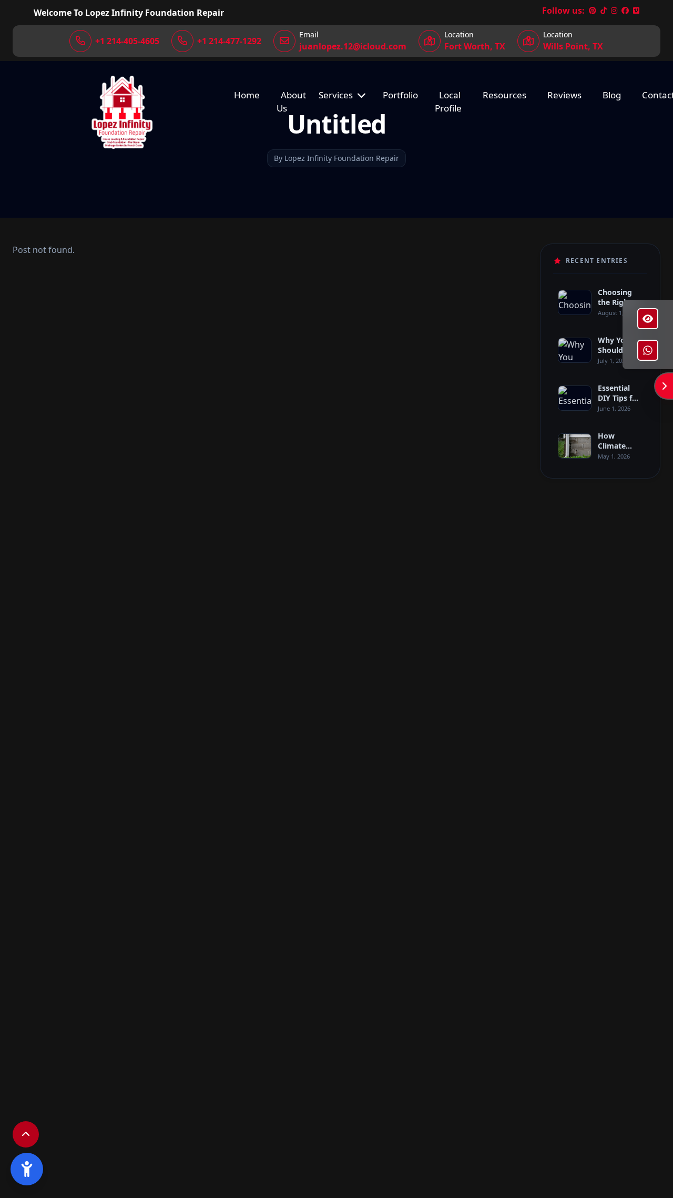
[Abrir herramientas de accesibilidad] (27, 1169)
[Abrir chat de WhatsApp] (647, 350)
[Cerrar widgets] (664, 386)
